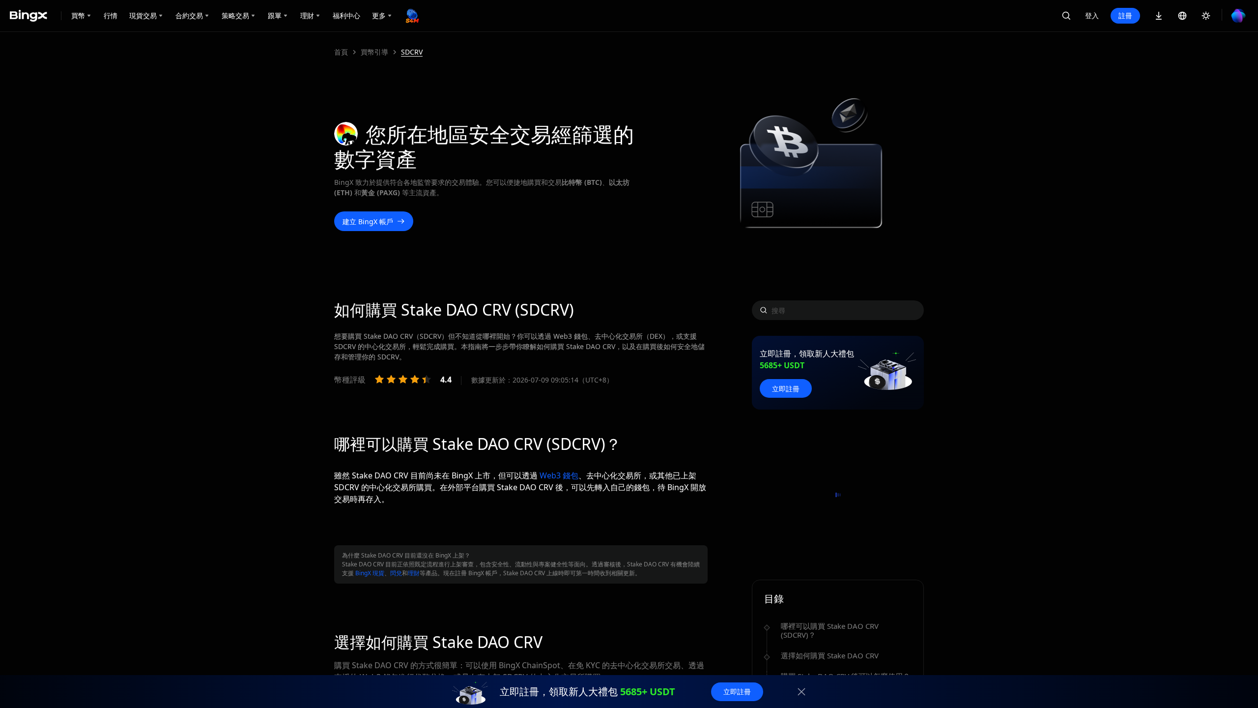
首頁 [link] (341, 52)
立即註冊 (786, 388)
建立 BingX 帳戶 (368, 221)
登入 (1092, 15)
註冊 (1125, 15)
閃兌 (396, 573)
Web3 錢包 (559, 475)
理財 (414, 573)
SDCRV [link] (412, 52)
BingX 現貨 (369, 573)
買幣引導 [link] (374, 52)
